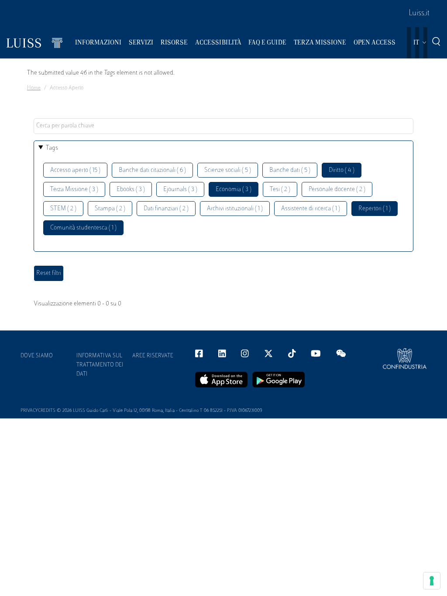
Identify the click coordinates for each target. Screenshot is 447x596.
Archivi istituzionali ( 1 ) (235, 209)
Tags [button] (52, 148)
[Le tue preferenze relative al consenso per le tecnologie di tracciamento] (431, 580)
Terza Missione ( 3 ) (74, 189)
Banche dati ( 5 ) (289, 170)
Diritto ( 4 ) (341, 170)
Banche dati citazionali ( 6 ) (152, 170)
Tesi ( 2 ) (280, 189)
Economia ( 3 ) (233, 189)
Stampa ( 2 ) (110, 209)
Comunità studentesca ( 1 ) (83, 228)
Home (34, 88)
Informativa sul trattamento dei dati (100, 365)
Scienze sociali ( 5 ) (227, 170)
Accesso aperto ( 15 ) (75, 170)
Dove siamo (37, 356)
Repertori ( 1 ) (374, 209)
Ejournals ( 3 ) (180, 189)
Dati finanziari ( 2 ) (166, 209)
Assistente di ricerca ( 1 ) (310, 209)
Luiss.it (419, 13)
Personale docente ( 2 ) (337, 189)
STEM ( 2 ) (63, 209)
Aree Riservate (152, 356)
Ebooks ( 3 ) (131, 189)
